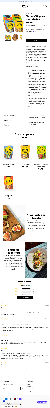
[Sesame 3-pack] (25, 152)
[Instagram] (43, 399)
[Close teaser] (20, 404)
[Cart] (46, 6)
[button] (18, 288)
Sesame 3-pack (25, 164)
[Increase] (32, 36)
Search (28, 384)
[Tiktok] (46, 399)
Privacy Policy (30, 388)
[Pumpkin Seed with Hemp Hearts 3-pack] (41, 152)
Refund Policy (30, 392)
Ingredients (7, 120)
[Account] (43, 6)
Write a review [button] (25, 297)
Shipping (6, 125)
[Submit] (21, 388)
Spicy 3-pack (8, 195)
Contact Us (29, 386)
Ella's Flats (8, 403)
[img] (4, 306)
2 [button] (24, 375)
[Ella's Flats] (25, 6)
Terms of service (31, 390)
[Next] (23, 37)
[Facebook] (45, 399)
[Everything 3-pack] (8, 152)
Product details (8, 116)
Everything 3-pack (8, 164)
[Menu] (4, 6)
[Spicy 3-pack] (8, 183)
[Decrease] (27, 36)
